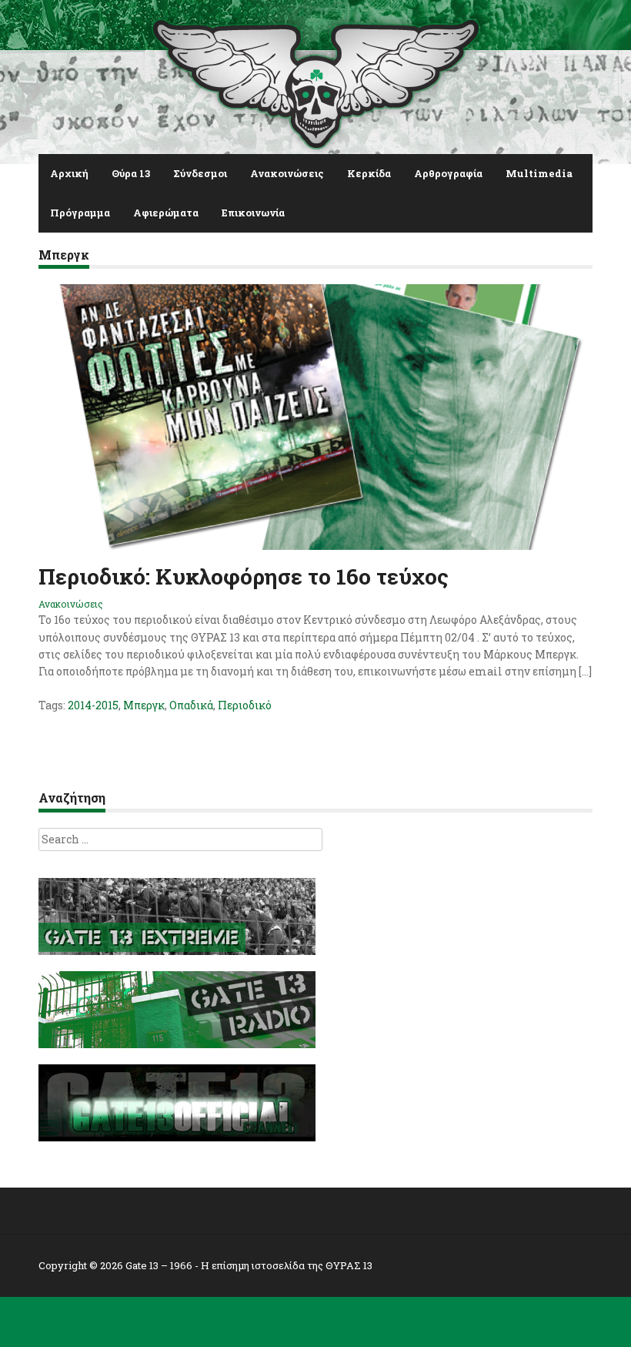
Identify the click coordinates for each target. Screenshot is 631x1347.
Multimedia (539, 173)
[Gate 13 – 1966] (315, 80)
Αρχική (69, 173)
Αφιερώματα (166, 212)
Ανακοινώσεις (287, 173)
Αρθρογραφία (448, 173)
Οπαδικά (191, 705)
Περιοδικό (245, 705)
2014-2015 (93, 705)
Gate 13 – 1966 (158, 1265)
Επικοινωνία (253, 212)
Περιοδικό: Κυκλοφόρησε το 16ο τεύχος (243, 576)
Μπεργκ (144, 705)
